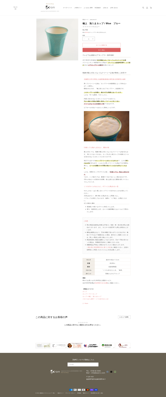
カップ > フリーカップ (90, 294)
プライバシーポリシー (70, 393)
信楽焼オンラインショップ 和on (47, 393)
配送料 (86, 32)
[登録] (96, 364)
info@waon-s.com (98, 373)
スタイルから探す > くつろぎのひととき (96, 299)
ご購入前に (90, 247)
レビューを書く (124, 317)
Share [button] (86, 303)
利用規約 (79, 393)
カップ (85, 291)
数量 (84, 35)
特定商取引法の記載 (100, 283)
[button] (15, 9)
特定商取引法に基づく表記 (102, 247)
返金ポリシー (61, 393)
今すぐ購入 (101, 50)
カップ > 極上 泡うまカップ (92, 296)
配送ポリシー (86, 393)
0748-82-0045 (96, 371)
